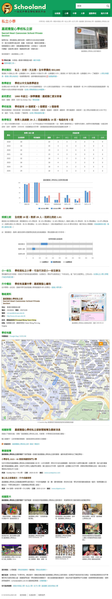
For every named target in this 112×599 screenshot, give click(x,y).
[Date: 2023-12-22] (65, 509)
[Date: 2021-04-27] (11, 549)
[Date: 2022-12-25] (11, 509)
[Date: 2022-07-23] (38, 528)
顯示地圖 (36, 60)
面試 (31, 444)
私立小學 (68, 21)
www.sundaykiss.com (52, 473)
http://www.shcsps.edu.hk (16, 316)
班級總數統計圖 (100, 224)
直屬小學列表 (56, 287)
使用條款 (23, 595)
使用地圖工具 (9, 63)
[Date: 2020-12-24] (65, 549)
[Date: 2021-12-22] (65, 528)
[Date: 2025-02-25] (38, 509)
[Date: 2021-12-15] (92, 528)
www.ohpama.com (58, 488)
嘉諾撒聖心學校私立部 (102, 21)
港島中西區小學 (58, 21)
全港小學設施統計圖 (37, 113)
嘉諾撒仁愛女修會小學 (86, 21)
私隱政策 (32, 595)
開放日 (37, 444)
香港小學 (49, 21)
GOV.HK (23, 336)
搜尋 (79, 6)
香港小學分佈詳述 (11, 76)
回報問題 (43, 581)
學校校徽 (36, 100)
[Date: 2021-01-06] (38, 549)
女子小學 (75, 21)
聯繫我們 (41, 595)
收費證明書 (53, 76)
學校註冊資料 (41, 570)
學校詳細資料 (23, 570)
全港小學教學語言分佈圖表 (34, 89)
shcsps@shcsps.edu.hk (15, 313)
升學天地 (42, 21)
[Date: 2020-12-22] (92, 549)
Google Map (14, 336)
